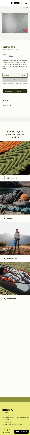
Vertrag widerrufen (21, 431)
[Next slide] (27, 7)
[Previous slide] (23, 7)
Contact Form (6, 431)
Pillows (10, 218)
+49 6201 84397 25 (7, 426)
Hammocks (11, 298)
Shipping (11, 55)
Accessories (12, 258)
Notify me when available (15, 91)
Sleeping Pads (12, 178)
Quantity (6, 75)
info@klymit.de (6, 432)
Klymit (8, 413)
